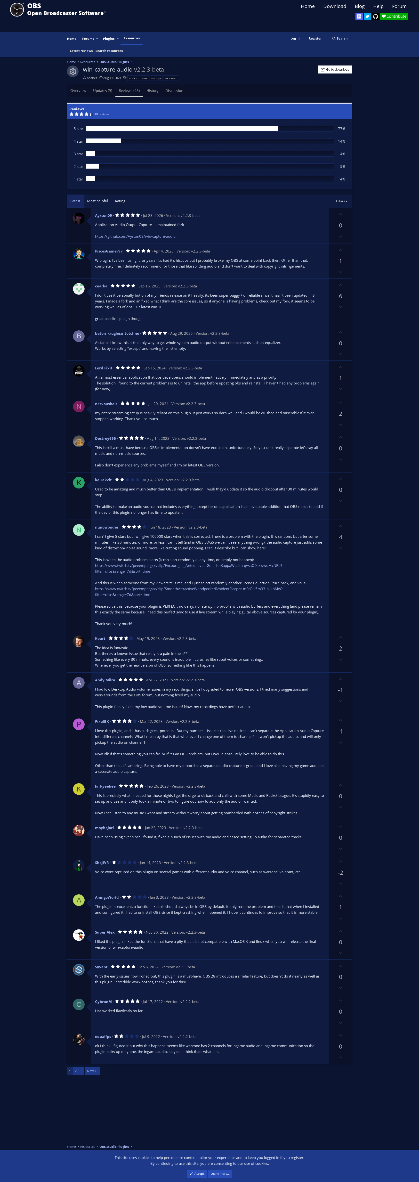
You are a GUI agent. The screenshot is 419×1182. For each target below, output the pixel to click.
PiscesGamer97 (109, 251)
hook (144, 78)
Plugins (108, 38)
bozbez (92, 78)
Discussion (174, 90)
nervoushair (106, 403)
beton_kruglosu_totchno (117, 333)
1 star (78, 179)
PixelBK (102, 721)
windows (171, 78)
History (152, 90)
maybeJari (104, 827)
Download (334, 6)
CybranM (103, 1001)
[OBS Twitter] (367, 16)
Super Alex (105, 932)
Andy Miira (105, 679)
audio (133, 78)
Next (90, 1071)
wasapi (156, 78)
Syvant (101, 966)
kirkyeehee (105, 786)
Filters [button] (340, 201)
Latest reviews (81, 51)
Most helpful (97, 200)
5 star (78, 128)
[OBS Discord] (359, 16)
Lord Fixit (104, 368)
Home (308, 6)
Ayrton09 (103, 215)
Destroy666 (105, 438)
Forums (88, 38)
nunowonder (107, 527)
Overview (78, 90)
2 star (78, 166)
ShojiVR (102, 862)
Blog (360, 6)
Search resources (109, 51)
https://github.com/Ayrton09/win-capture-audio (135, 236)
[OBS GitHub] (375, 16)
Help (378, 6)
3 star (78, 153)
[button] (97, 39)
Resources (131, 38)
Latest (75, 200)
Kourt (100, 638)
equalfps (103, 1036)
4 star (78, 141)
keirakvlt (103, 479)
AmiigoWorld (107, 897)
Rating (120, 200)
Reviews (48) (129, 90)
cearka (101, 286)
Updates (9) (102, 90)
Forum (399, 6)
